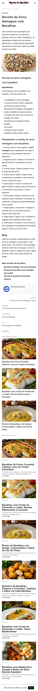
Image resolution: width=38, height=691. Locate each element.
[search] (35, 3)
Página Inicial (6, 8)
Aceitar (31, 688)
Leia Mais (24, 688)
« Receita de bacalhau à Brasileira (14, 308)
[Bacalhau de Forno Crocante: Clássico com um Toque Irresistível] (19, 348)
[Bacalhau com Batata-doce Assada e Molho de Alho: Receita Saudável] (19, 651)
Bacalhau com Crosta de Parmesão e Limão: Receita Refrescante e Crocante (18, 394)
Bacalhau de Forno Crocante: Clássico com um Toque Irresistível (18, 467)
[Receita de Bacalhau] (19, 3)
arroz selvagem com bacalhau (11, 325)
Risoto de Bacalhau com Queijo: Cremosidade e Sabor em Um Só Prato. (17, 427)
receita (8, 32)
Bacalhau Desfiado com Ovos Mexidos (20, 267)
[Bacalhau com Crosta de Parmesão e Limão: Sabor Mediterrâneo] (19, 610)
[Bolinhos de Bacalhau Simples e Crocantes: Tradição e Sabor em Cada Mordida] (19, 570)
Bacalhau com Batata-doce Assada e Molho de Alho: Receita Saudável (17, 669)
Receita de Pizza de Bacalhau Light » (23, 300)
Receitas (16, 8)
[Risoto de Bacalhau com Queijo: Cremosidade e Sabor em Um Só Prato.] (19, 411)
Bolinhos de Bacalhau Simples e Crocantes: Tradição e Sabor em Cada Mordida (19, 588)
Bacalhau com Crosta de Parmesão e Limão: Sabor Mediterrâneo (16, 629)
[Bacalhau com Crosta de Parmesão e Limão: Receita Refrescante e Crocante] (19, 378)
